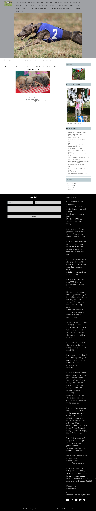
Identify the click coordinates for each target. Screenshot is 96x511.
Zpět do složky (30, 99)
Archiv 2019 (28, 5)
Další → (37, 99)
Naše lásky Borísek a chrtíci (74, 123)
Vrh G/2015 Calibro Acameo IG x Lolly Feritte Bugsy (37, 60)
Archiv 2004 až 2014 (74, 5)
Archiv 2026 (31, 3)
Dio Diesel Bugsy (73, 136)
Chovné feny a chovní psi (56, 8)
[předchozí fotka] (6, 82)
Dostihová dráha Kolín (74, 146)
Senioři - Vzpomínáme (73, 8)
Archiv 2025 (40, 3)
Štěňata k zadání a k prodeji (24, 8)
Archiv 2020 (19, 5)
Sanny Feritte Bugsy (73, 137)
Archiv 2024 (49, 3)
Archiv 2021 (76, 3)
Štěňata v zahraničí (40, 8)
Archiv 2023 (58, 3)
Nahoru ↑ (70, 509)
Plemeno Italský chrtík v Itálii (76, 145)
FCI (69, 143)
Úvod (17, 3)
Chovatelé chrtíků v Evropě (75, 148)
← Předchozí (32, 97)
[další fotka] (59, 82)
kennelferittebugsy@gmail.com (78, 495)
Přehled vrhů (19, 11)
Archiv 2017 (45, 5)
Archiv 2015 (63, 5)
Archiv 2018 (37, 5)
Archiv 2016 (54, 5)
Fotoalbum (23, 3)
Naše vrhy (18, 60)
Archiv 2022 (68, 3)
